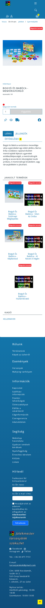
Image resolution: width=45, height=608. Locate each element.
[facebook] (39, 120)
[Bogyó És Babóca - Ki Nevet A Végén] (33, 236)
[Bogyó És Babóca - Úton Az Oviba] (33, 193)
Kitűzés (16, 458)
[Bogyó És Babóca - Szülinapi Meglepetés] (14, 193)
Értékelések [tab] (13, 138)
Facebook (17, 548)
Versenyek (17, 368)
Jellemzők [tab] (21, 133)
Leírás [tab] (8, 133)
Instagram (14, 551)
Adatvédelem (19, 422)
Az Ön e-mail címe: (21, 493)
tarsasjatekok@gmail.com (22, 565)
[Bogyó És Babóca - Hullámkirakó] (24, 275)
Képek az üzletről (21, 354)
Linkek (15, 462)
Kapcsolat (17, 388)
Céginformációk (20, 414)
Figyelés (26, 111)
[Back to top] (40, 602)
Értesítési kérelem (21, 454)
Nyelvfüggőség (19, 451)
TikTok (27, 551)
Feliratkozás (20, 523)
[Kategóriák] (35, 3)
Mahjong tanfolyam (22, 372)
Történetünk (18, 351)
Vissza (4, 22)
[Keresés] (35, 10)
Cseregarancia (19, 418)
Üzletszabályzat (20, 404)
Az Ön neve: (18, 484)
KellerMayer (7, 84)
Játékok (21, 22)
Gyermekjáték (32, 22)
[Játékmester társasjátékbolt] (8, 3)
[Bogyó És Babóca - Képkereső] (14, 236)
